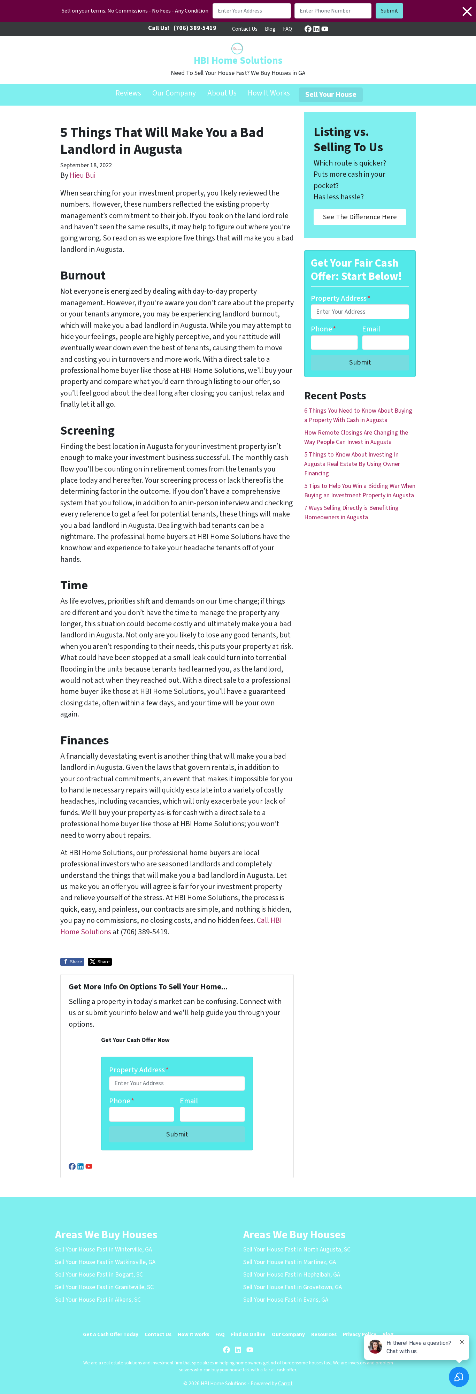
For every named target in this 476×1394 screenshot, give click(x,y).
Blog (270, 29)
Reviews (128, 93)
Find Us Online (248, 1334)
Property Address (139, 1070)
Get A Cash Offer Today (110, 1334)
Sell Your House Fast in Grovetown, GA (292, 1287)
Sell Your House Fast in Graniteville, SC (104, 1287)
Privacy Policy (359, 1334)
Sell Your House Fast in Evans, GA (285, 1299)
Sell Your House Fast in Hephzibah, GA (291, 1274)
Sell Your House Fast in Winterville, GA (103, 1249)
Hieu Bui (82, 175)
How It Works (269, 93)
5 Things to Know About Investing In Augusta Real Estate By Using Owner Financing (352, 464)
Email (189, 1101)
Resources (324, 1334)
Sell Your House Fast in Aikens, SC (98, 1299)
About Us (222, 93)
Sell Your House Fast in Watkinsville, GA (105, 1262)
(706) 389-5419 (195, 28)
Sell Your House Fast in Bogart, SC (99, 1274)
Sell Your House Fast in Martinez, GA (289, 1262)
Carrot (285, 1383)
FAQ (287, 29)
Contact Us (245, 29)
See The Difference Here (360, 217)
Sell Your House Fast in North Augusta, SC (297, 1249)
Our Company (174, 93)
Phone (121, 1101)
